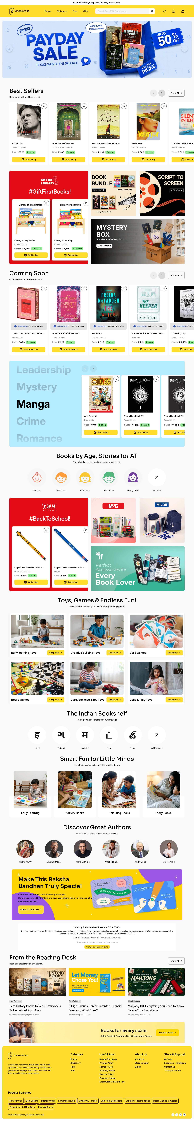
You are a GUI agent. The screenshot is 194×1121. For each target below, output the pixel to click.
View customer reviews (97, 947)
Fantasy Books (45, 1107)
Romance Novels (66, 1100)
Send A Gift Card (29, 909)
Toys (75, 11)
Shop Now (54, 653)
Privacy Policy (106, 1063)
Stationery (62, 11)
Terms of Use (106, 1066)
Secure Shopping (108, 1059)
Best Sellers (32, 1100)
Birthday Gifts (48, 1100)
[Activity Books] (75, 789)
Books (48, 11)
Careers (168, 1059)
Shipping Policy (107, 1070)
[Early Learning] (30, 789)
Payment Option (107, 1078)
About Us (139, 1059)
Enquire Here (166, 1032)
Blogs (138, 1066)
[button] (164, 11)
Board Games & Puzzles (165, 1100)
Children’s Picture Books (138, 1100)
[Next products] (161, 93)
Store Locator (142, 1063)
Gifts (85, 11)
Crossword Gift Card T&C (112, 1081)
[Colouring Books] (119, 789)
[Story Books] (164, 789)
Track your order (172, 1070)
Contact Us (169, 1066)
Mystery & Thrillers (88, 1100)
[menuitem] (48, 11)
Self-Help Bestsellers (111, 1100)
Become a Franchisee (175, 1063)
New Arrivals (16, 1100)
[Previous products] (153, 93)
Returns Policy (107, 1074)
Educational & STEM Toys (22, 1107)
